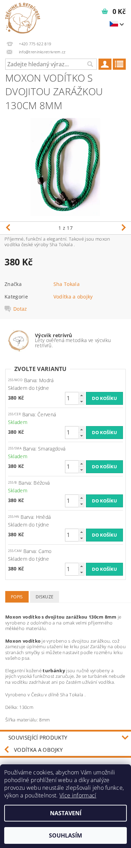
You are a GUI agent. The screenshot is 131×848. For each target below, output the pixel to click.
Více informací (77, 795)
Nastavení (65, 813)
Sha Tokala (66, 284)
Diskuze (44, 597)
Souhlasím (65, 835)
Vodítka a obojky (73, 296)
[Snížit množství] (81, 401)
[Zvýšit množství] (81, 395)
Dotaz (20, 309)
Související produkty (37, 737)
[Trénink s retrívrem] (22, 18)
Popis (17, 597)
